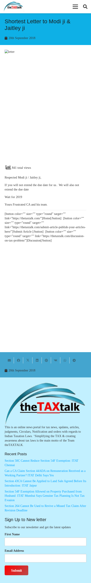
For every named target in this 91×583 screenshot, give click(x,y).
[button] (75, 6)
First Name (12, 534)
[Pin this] (46, 360)
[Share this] (18, 360)
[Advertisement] (45, 113)
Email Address (14, 550)
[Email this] (9, 360)
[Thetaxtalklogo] (13, 7)
